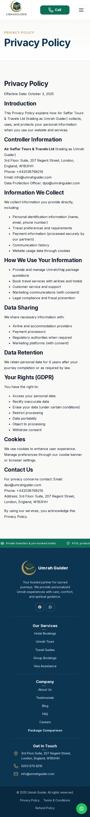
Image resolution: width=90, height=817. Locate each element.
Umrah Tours (45, 641)
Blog (45, 706)
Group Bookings (45, 658)
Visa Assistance (45, 666)
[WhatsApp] (50, 607)
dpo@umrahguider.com (61, 183)
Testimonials (45, 698)
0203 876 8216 (31, 766)
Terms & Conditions (56, 800)
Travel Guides (45, 650)
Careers (45, 722)
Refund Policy (45, 808)
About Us (45, 690)
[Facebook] (40, 607)
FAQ (45, 714)
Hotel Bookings (45, 633)
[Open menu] (81, 10)
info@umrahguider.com (32, 177)
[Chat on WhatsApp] (81, 808)
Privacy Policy (30, 800)
